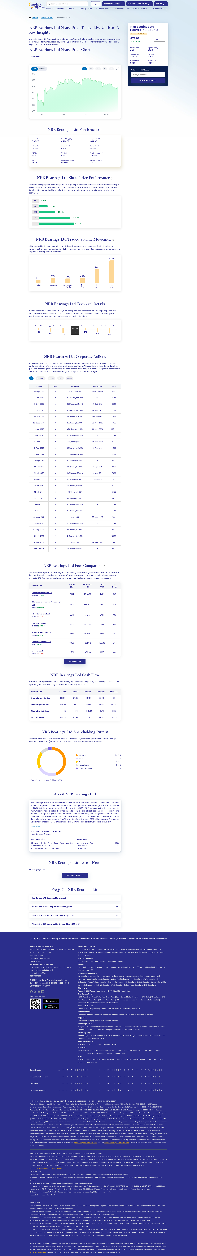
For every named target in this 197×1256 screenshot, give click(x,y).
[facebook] (31, 992)
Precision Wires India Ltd (42, 593)
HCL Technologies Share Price (128, 1000)
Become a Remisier (145, 1015)
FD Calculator (95, 976)
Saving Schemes (110, 1044)
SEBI (87, 1050)
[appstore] (51, 1001)
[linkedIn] (42, 992)
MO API (109, 991)
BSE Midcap (122, 967)
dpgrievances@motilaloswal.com (116, 1143)
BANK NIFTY (100, 967)
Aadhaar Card (96, 1044)
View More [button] (35, 826)
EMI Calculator (136, 979)
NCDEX (93, 1050)
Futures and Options (115, 961)
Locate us (98, 1021)
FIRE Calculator (150, 985)
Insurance (88, 955)
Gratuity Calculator (115, 982)
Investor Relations (124, 1050)
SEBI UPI (159, 4)
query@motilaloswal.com (40, 958)
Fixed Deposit (124, 952)
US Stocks (148, 949)
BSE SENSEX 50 (87, 970)
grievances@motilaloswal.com (85, 1143)
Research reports (85, 1009)
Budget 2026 (83, 1026)
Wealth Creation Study (116, 1053)
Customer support (110, 1021)
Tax (79, 1044)
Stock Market (94, 1026)
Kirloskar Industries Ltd (41, 632)
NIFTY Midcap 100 (147, 967)
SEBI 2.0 (131, 1059)
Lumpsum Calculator (86, 979)
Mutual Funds (97, 949)
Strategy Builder (124, 991)
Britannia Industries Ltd (150, 1000)
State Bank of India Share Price (128, 997)
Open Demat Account (137, 4)
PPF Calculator (130, 982)
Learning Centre (99, 1009)
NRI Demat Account (112, 949)
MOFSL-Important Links (106, 1050)
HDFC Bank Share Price (87, 997)
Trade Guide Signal (97, 991)
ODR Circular (140, 1059)
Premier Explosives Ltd (41, 642)
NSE (83, 1050)
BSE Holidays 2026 (100, 1035)
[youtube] (39, 992)
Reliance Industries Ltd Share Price (91, 1003)
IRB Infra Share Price (107, 1000)
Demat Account (107, 1026)
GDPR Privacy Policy (100, 1059)
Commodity (91, 1029)
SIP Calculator (83, 976)
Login (95, 4)
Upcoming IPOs (84, 949)
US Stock (151, 1026)
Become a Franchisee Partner (106, 1015)
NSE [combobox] (157, 39)
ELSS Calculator (143, 982)
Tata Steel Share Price (106, 997)
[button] (48, 3)
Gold (80, 1029)
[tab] (84, 68)
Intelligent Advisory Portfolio (132, 949)
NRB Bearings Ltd (39, 623)
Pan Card (86, 1044)
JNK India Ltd (37, 651)
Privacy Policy (152, 1059)
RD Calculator (108, 976)
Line (34, 69)
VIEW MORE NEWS (73, 875)
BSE (79, 1050)
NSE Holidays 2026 (85, 1035)
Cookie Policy (147, 1050)
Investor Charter (84, 1059)
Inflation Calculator (101, 985)
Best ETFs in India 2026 (95, 1038)
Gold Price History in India (119, 1035)
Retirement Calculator (150, 976)
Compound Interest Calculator (127, 976)
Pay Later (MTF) (137, 952)
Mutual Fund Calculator (120, 979)
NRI (84, 1029)
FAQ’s (90, 1021)
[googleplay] (51, 1006)
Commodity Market (98, 961)
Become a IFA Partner (127, 1015)
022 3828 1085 (35, 961)
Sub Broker (160, 1026)
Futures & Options (122, 1026)
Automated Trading (132, 1029)
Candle (42, 69)
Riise (115, 991)
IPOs (133, 1026)
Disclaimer (136, 1050)
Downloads (113, 1059)
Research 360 (83, 991)
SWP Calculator (149, 979)
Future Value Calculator (97, 982)
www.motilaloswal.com (38, 1252)
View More (73, 661)
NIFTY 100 (158, 967)
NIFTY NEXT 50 (133, 967)
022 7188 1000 (35, 976)
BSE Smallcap (111, 967)
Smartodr (123, 1059)
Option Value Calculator (133, 985)
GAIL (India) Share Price (151, 997)
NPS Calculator (116, 985)
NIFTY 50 (81, 967)
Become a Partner (112, 4)
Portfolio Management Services (105, 952)
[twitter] (35, 992)
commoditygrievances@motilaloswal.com (46, 1168)
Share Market (83, 961)
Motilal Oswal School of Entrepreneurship (124, 1009)
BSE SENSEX (90, 967)
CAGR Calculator (102, 979)
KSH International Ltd (41, 614)
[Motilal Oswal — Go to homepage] (37, 6)
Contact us (82, 1021)
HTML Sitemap (91, 1062)
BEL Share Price (112, 1003)
